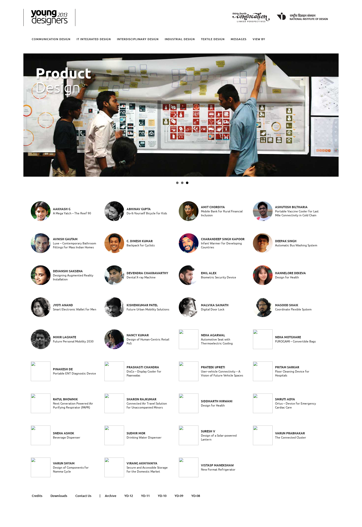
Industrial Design (180, 39)
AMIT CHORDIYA (213, 207)
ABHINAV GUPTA (139, 209)
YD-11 (145, 496)
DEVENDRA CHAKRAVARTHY (147, 273)
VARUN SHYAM (64, 463)
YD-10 (162, 496)
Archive (110, 496)
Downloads (58, 496)
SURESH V (208, 431)
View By (259, 39)
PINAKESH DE (63, 369)
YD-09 (179, 496)
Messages (239, 39)
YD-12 (128, 496)
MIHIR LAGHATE (64, 337)
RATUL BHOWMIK (65, 399)
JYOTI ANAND (63, 305)
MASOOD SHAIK (286, 305)
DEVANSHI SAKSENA (68, 271)
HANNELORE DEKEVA (290, 273)
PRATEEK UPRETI (213, 367)
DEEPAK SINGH (285, 241)
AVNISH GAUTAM (65, 239)
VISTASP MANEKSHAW (217, 465)
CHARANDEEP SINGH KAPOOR (223, 239)
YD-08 (195, 496)
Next (29, 115)
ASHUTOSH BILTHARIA (291, 207)
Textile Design (213, 39)
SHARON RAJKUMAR (141, 399)
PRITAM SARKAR (287, 367)
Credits (37, 496)
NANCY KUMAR (138, 335)
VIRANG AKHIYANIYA (142, 463)
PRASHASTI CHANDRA (143, 367)
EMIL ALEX (208, 273)
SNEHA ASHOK (63, 433)
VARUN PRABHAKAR (290, 433)
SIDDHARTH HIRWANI (216, 401)
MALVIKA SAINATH (215, 305)
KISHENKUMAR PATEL (142, 305)
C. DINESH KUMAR (140, 241)
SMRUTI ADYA (285, 399)
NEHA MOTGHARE (288, 337)
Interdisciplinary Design (138, 39)
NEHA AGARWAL (213, 335)
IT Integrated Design (94, 39)
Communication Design (51, 39)
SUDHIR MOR (136, 433)
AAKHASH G (61, 209)
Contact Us (83, 496)
